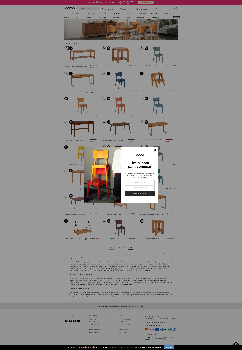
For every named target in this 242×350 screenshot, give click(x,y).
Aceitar (169, 347)
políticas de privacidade (153, 347)
